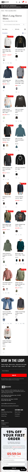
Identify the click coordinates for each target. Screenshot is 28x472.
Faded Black (7, 289)
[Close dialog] (25, 429)
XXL (11, 63)
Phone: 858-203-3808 (6, 400)
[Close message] (26, 6)
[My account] (19, 2)
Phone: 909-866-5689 (6, 396)
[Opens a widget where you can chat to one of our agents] (23, 469)
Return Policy (18, 412)
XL (8, 63)
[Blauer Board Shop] (6, 387)
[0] (22, 2)
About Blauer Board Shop (6, 412)
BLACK (16, 56)
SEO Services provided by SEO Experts (10, 405)
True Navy (4, 320)
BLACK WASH (4, 203)
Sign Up (14, 375)
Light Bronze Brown (4, 289)
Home (2, 10)
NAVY (16, 203)
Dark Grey (16, 88)
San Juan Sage (16, 290)
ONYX (4, 145)
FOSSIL (7, 145)
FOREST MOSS (4, 232)
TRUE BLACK (23, 260)
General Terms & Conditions (4, 423)
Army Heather (4, 261)
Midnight (4, 87)
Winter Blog (3, 416)
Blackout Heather (16, 320)
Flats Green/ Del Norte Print (4, 117)
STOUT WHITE (4, 59)
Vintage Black (16, 231)
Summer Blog (4, 414)
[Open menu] (26, 2)
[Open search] (16, 2)
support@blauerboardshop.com (8, 403)
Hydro (16, 146)
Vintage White (4, 349)
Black (16, 117)
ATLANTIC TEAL (16, 260)
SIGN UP (14, 468)
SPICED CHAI (19, 260)
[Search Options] (24, 24)
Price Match (17, 414)
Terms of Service (5, 426)
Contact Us (17, 416)
